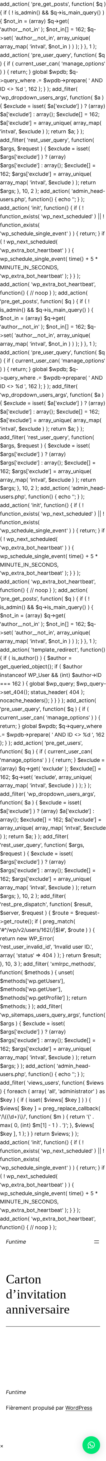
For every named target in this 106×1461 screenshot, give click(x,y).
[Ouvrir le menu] (96, 1241)
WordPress (78, 1408)
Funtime (16, 1242)
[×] (91, 1445)
